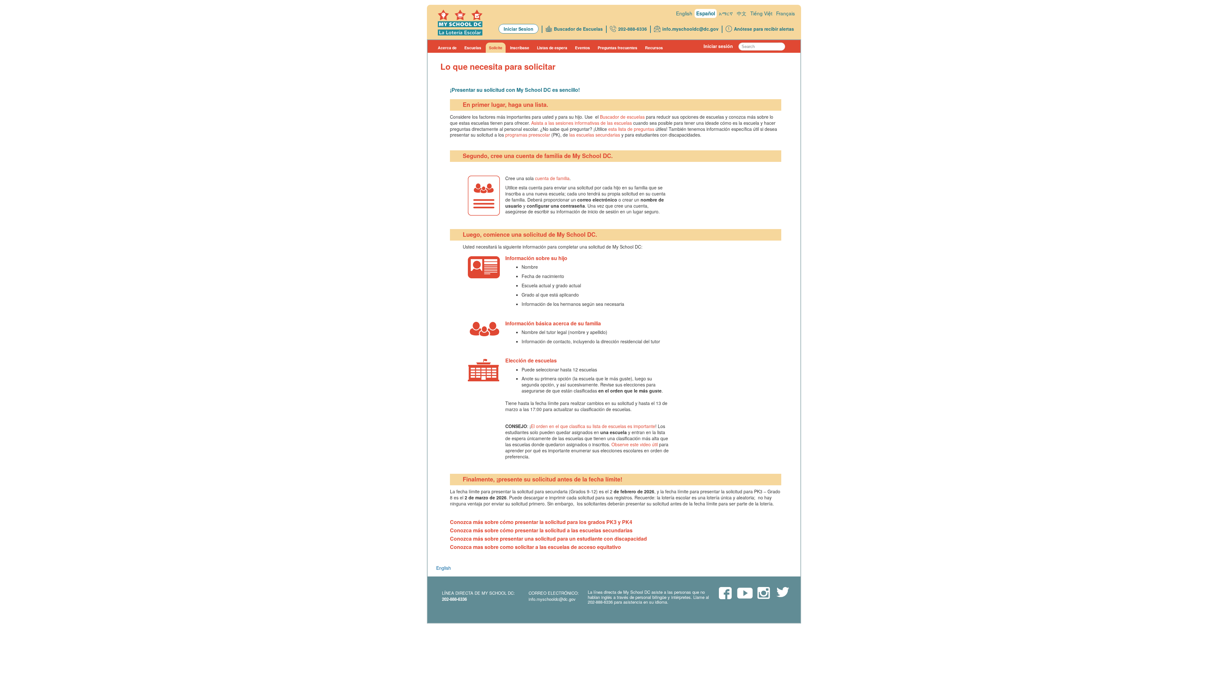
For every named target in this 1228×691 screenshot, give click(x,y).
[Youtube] (744, 595)
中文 (741, 13)
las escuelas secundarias (594, 134)
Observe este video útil (634, 444)
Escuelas (472, 48)
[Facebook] (725, 593)
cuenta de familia (552, 178)
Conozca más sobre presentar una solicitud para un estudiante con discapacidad (548, 538)
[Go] (781, 47)
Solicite (495, 48)
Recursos (654, 48)
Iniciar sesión (718, 46)
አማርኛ (726, 13)
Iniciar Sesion (518, 29)
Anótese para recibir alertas (764, 29)
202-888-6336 (632, 29)
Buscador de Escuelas (578, 29)
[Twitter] (782, 592)
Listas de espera (552, 48)
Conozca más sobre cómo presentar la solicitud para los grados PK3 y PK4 (541, 522)
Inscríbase (519, 48)
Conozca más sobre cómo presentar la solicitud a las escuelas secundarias (541, 530)
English (684, 13)
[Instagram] (763, 593)
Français (785, 13)
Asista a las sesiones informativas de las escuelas (581, 123)
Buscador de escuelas (622, 117)
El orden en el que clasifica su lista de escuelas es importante (593, 426)
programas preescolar (527, 134)
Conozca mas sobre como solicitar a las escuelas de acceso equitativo (535, 547)
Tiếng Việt (761, 13)
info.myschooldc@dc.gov (690, 29)
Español (705, 13)
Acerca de (447, 48)
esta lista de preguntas (631, 129)
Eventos (582, 48)
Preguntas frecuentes (617, 48)
